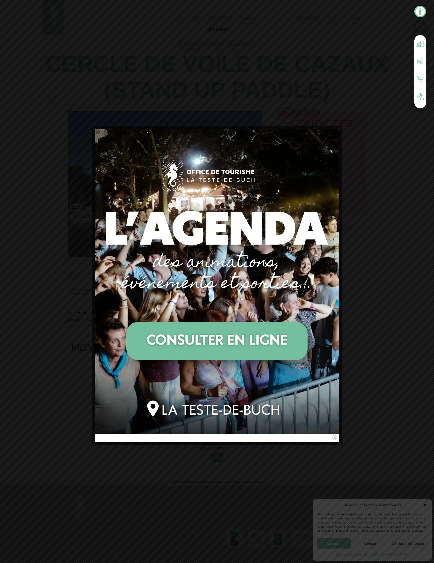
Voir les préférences (408, 543)
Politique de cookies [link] (348, 554)
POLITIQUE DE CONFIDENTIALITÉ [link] (385, 554)
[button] (425, 505)
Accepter (334, 543)
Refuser (369, 543)
